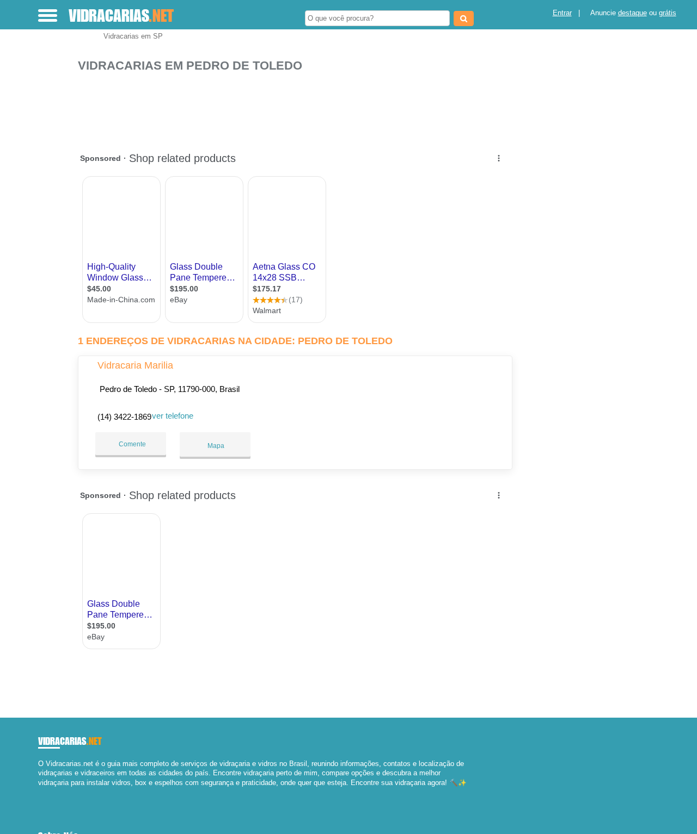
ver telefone (172, 415)
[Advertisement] (298, 107)
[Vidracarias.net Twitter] (45, 792)
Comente (131, 444)
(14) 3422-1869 (124, 416)
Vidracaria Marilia (135, 365)
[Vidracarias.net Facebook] (40, 792)
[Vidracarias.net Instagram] (50, 792)
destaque (632, 13)
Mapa (215, 446)
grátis (667, 13)
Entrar (562, 13)
